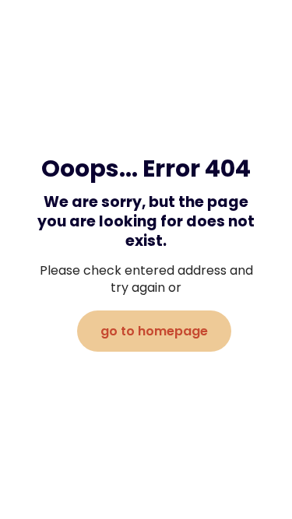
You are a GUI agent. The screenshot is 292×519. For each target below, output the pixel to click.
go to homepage (154, 331)
